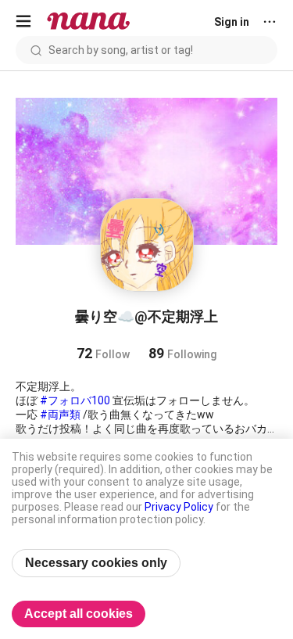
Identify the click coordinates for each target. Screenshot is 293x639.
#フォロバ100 (75, 400)
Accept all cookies (78, 613)
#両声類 (60, 414)
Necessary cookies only (96, 562)
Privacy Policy (179, 507)
